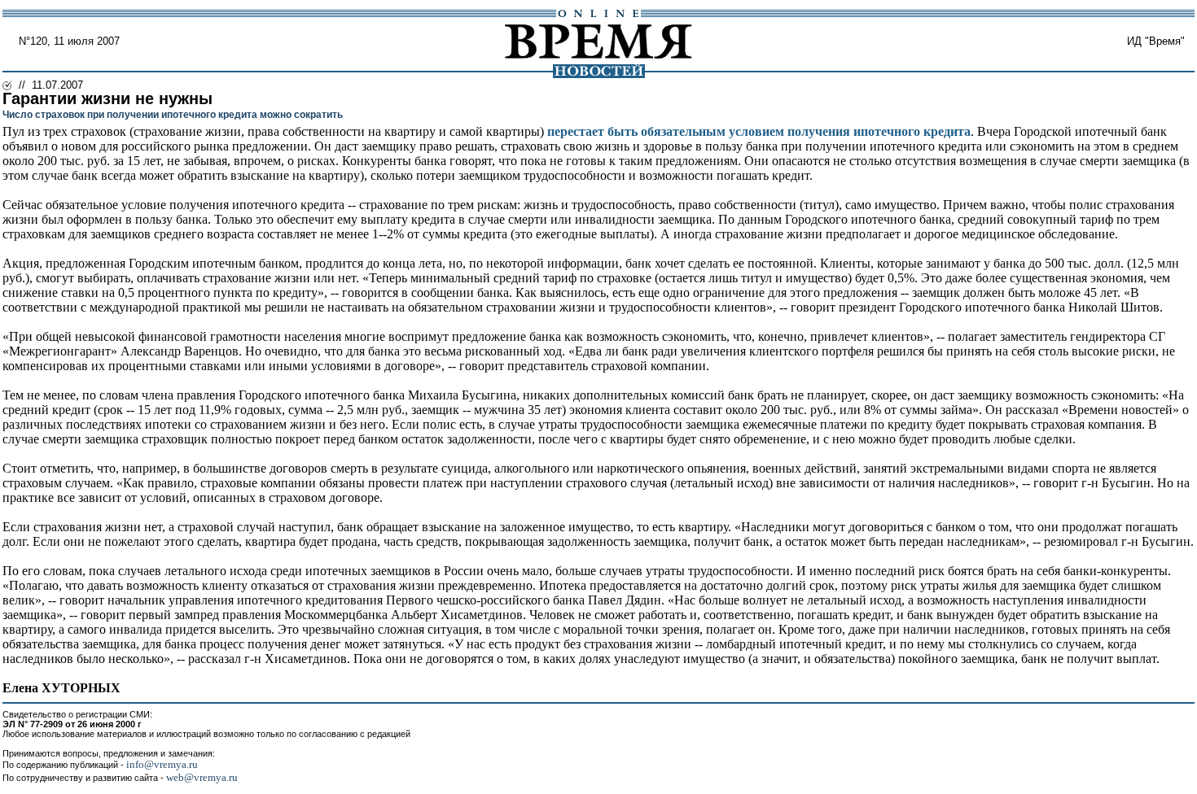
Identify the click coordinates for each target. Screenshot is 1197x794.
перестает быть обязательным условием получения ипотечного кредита (759, 131)
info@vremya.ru (162, 764)
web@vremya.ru (202, 777)
